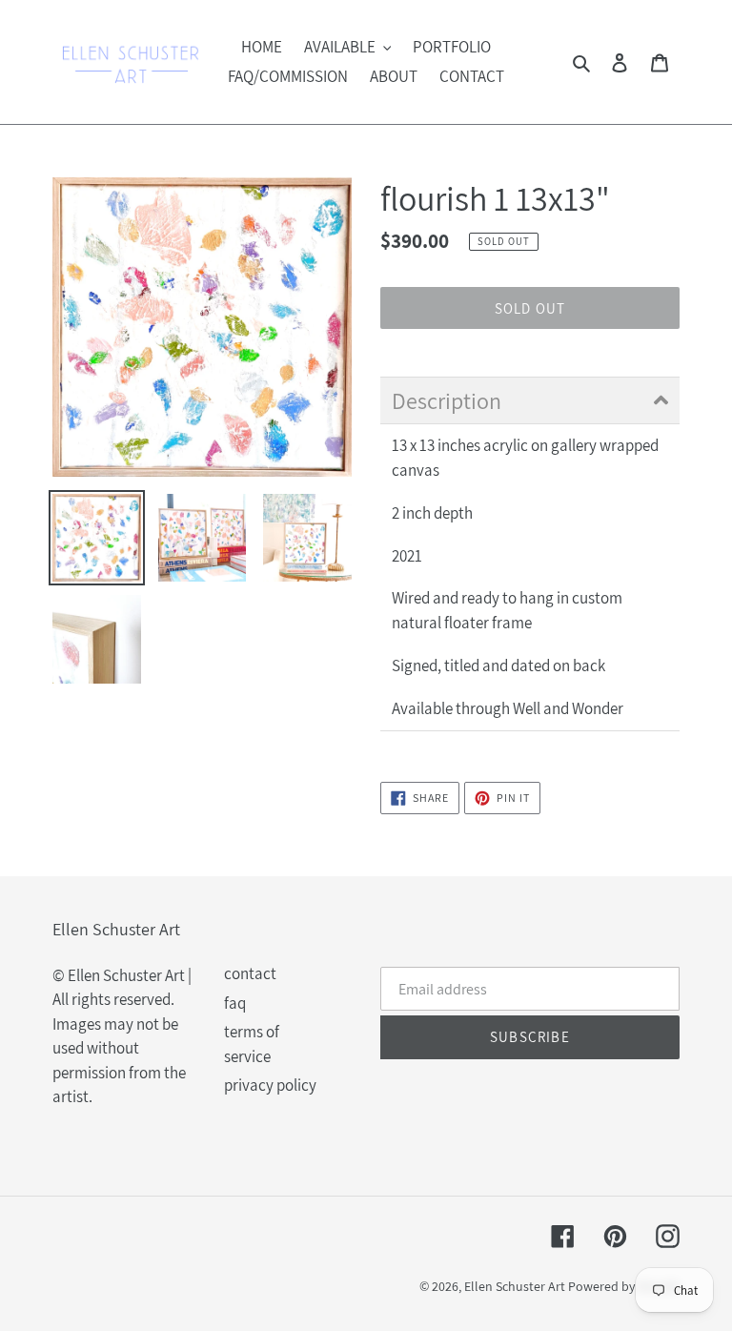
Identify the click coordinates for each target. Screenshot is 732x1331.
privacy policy (270, 1085)
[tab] (530, 400)
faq (235, 1003)
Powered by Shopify (624, 1286)
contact (250, 973)
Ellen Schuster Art (514, 1286)
